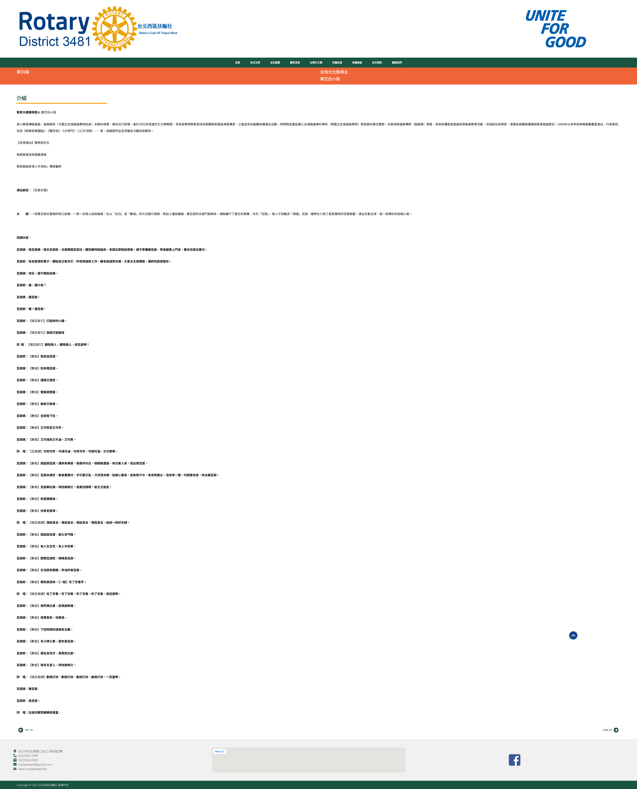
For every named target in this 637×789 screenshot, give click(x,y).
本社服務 (275, 62)
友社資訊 (377, 62)
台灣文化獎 (316, 62)
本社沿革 (255, 62)
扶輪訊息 (337, 62)
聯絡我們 (397, 62)
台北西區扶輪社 (154, 26)
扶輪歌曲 (357, 62)
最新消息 (295, 62)
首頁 (237, 62)
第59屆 (23, 72)
